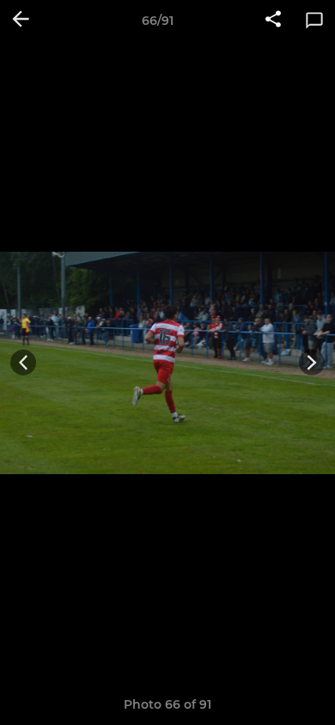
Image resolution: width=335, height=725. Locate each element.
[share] (273, 21)
